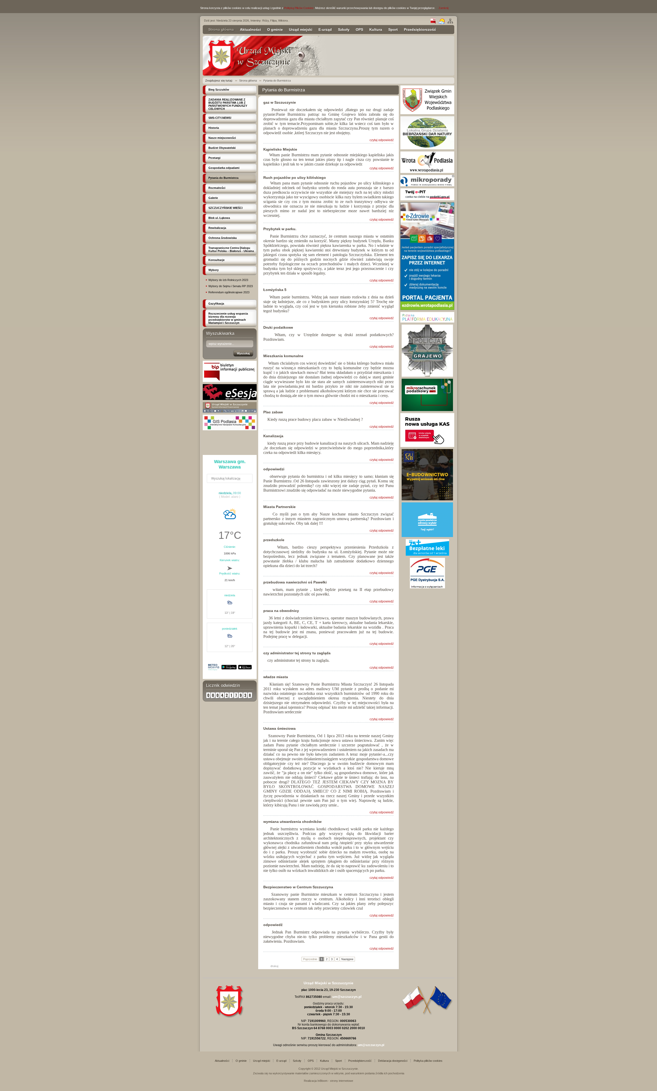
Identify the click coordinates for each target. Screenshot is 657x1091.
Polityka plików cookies (428, 1060)
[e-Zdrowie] (427, 308)
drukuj (274, 966)
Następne (347, 959)
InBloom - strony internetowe (335, 1080)
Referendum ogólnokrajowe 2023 (228, 292)
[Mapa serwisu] (450, 22)
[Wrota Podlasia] (427, 171)
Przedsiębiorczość (420, 29)
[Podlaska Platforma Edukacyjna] (427, 321)
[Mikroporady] (427, 185)
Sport (393, 29)
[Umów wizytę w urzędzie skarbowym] (427, 445)
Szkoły (344, 29)
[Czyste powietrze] (427, 536)
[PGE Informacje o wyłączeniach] (427, 587)
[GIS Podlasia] (230, 429)
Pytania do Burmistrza (277, 80)
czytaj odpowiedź (382, 140)
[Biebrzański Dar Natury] (427, 148)
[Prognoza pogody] (441, 22)
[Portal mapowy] (230, 411)
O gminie (275, 29)
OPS (359, 29)
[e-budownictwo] (427, 499)
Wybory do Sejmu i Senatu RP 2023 (230, 286)
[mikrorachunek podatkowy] (427, 410)
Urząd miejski (300, 29)
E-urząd (325, 29)
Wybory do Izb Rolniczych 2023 (228, 279)
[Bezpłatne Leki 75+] (427, 554)
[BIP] (433, 22)
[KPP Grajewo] (427, 375)
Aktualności (250, 29)
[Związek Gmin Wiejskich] (427, 113)
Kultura (375, 29)
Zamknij (443, 7)
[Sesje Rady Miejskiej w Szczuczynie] (230, 399)
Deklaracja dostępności (392, 1060)
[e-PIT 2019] (427, 199)
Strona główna (221, 29)
